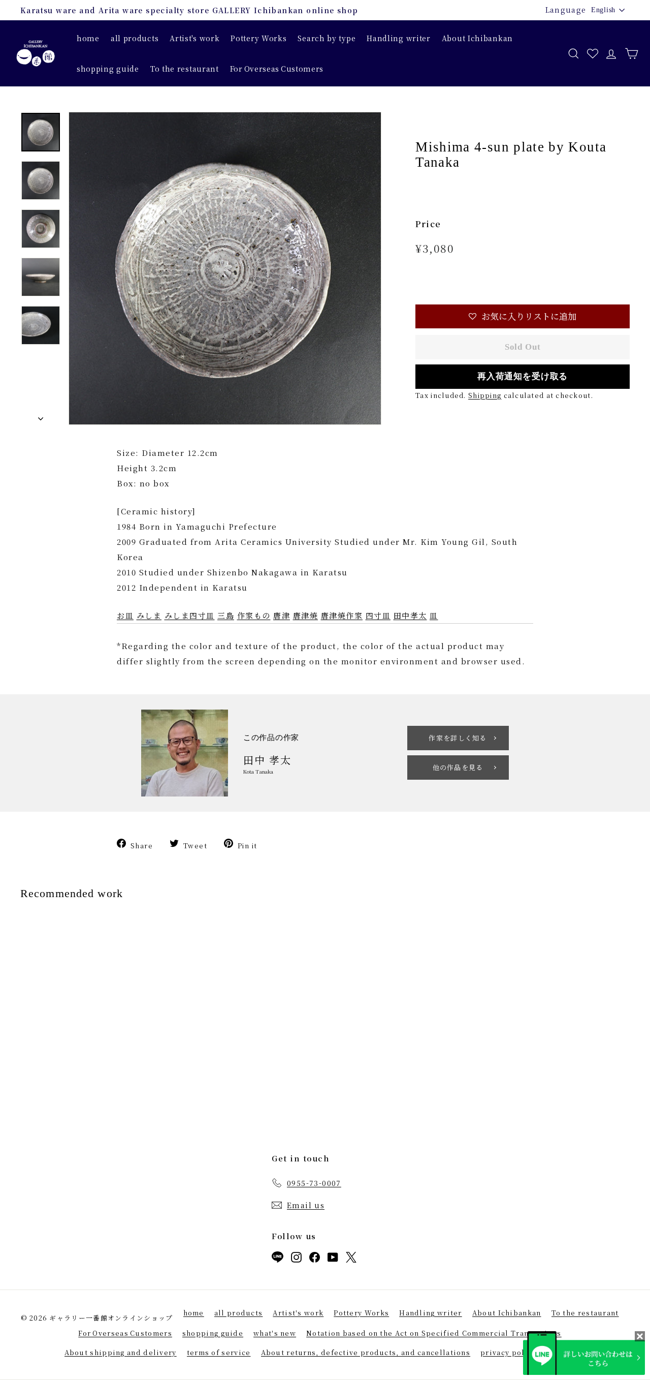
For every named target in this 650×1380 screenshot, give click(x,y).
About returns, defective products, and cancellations (366, 1352)
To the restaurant (184, 69)
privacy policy (508, 1352)
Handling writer (399, 38)
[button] (522, 316)
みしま (149, 615)
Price (428, 224)
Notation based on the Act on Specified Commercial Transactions (434, 1333)
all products (134, 38)
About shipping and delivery (120, 1352)
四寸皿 (378, 615)
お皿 (125, 615)
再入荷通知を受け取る (522, 376)
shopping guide (108, 69)
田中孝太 (410, 615)
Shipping (484, 395)
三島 (225, 615)
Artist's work (194, 38)
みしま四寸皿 (190, 615)
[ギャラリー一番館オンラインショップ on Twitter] (351, 1259)
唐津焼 (305, 615)
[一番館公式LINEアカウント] (277, 1259)
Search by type (326, 38)
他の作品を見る (458, 767)
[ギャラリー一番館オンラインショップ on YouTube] (333, 1259)
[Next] (40, 416)
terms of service (219, 1352)
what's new (274, 1333)
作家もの (254, 615)
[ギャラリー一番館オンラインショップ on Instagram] (296, 1259)
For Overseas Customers (276, 69)
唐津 (281, 615)
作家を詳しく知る (457, 738)
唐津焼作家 (342, 615)
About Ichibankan (477, 38)
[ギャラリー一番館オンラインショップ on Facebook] (314, 1259)
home (88, 38)
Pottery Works (258, 38)
